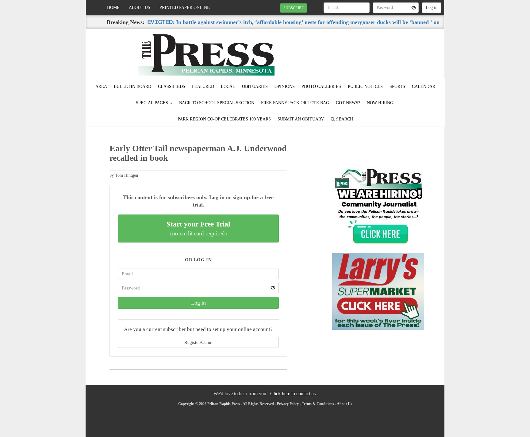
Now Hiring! (381, 102)
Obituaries (255, 86)
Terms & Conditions (318, 404)
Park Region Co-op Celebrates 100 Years (224, 119)
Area (101, 86)
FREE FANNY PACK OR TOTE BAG (295, 102)
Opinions (285, 86)
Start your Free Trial (198, 228)
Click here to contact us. (293, 393)
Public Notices (365, 86)
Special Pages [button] (152, 102)
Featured (203, 86)
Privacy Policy (288, 404)
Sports (397, 86)
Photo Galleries (321, 86)
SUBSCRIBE (293, 8)
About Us (139, 7)
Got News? (348, 102)
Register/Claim (198, 342)
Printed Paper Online (184, 7)
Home (113, 7)
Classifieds (171, 86)
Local (228, 86)
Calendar (423, 86)
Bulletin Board (132, 86)
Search (344, 119)
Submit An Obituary (301, 119)
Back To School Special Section (216, 102)
